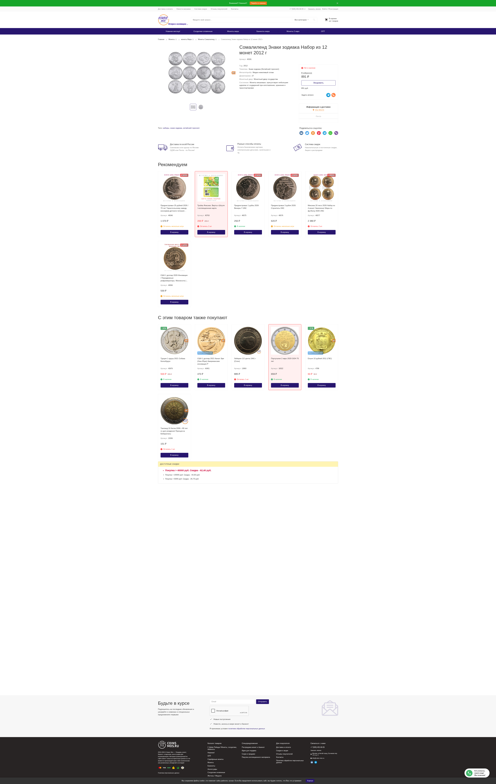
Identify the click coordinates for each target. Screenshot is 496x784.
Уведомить (318, 83)
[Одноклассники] (313, 133)
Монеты (172, 39)
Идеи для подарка (249, 751)
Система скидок (200, 9)
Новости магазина (183, 9)
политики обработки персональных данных (246, 729)
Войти (324, 9)
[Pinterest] (319, 133)
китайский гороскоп (191, 128)
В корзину (174, 232)
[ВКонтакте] (301, 133)
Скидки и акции (282, 751)
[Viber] (336, 133)
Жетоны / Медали (215, 776)
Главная (161, 39)
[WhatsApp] (330, 133)
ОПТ (323, 31)
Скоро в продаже (248, 754)
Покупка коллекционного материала (256, 757)
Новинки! (211, 753)
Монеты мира (233, 31)
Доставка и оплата (165, 9)
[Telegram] (325, 133)
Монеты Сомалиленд (206, 39)
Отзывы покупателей (219, 9)
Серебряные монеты (215, 759)
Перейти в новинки (258, 3)
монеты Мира (186, 39)
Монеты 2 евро (293, 31)
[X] (307, 133)
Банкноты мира (263, 31)
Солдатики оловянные (202, 31)
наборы (166, 128)
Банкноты (211, 766)
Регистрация (333, 9)
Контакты (234, 9)
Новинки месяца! (173, 31)
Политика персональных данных (168, 773)
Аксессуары (212, 769)
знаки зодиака (176, 128)
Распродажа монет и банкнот (253, 747)
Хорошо (310, 781)
